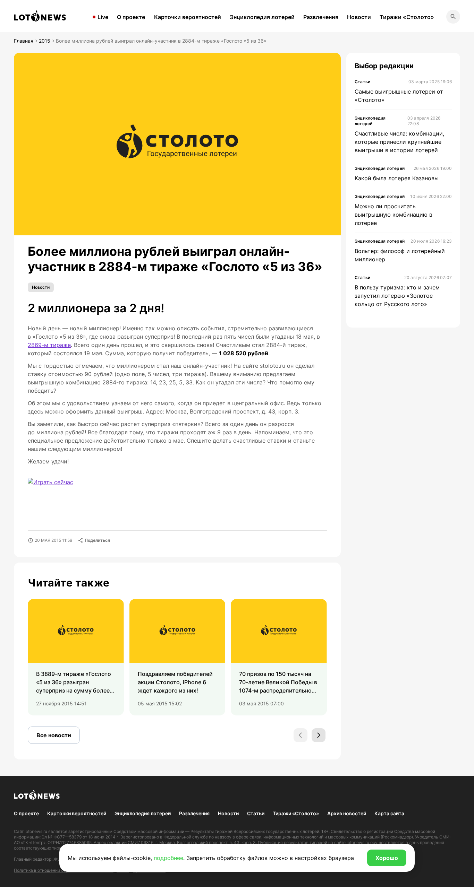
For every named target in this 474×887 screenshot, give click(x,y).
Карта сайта (389, 813)
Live (103, 17)
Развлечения (320, 17)
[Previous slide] (300, 735)
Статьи (255, 813)
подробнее (168, 857)
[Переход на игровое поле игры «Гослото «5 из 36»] (57, 486)
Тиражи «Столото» (407, 17)
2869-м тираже (49, 344)
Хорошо (386, 857)
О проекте (131, 17)
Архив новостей (346, 813)
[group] (76, 657)
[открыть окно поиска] (453, 17)
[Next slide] (318, 735)
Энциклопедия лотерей (262, 17)
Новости (359, 17)
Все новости (53, 735)
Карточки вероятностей (187, 17)
